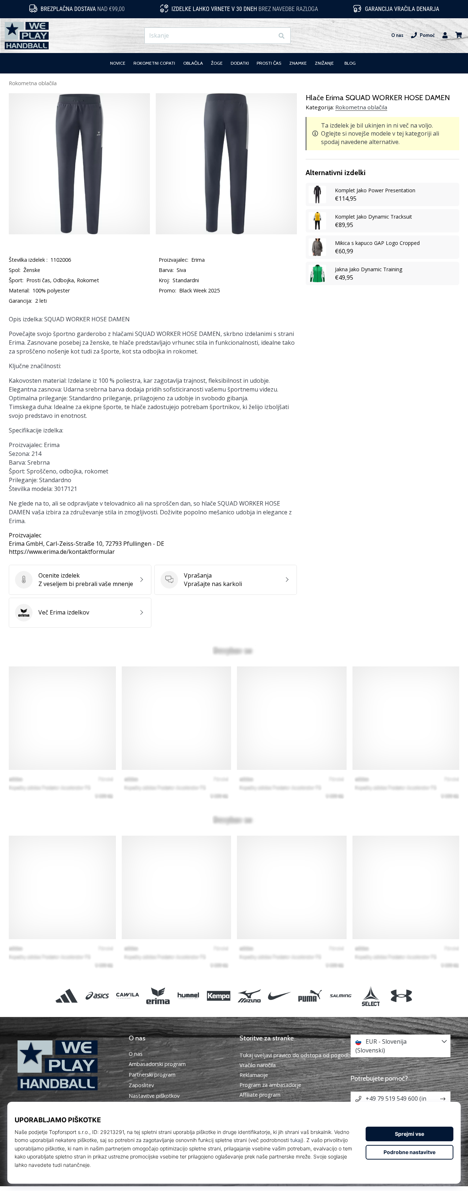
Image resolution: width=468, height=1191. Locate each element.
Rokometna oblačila (33, 83)
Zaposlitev (141, 1085)
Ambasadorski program (157, 1064)
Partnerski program (152, 1074)
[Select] (371, 996)
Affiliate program (259, 1094)
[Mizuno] (249, 996)
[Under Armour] (401, 996)
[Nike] (279, 996)
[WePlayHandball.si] (68, 1065)
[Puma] (310, 996)
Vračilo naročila (257, 1065)
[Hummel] (188, 996)
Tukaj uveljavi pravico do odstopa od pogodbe (296, 1055)
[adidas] (67, 996)
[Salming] (340, 996)
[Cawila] (127, 996)
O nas (397, 35)
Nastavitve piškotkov (154, 1096)
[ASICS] (97, 996)
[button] (268, 36)
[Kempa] (219, 996)
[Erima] (158, 996)
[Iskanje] (281, 36)
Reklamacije (253, 1074)
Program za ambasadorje (270, 1084)
